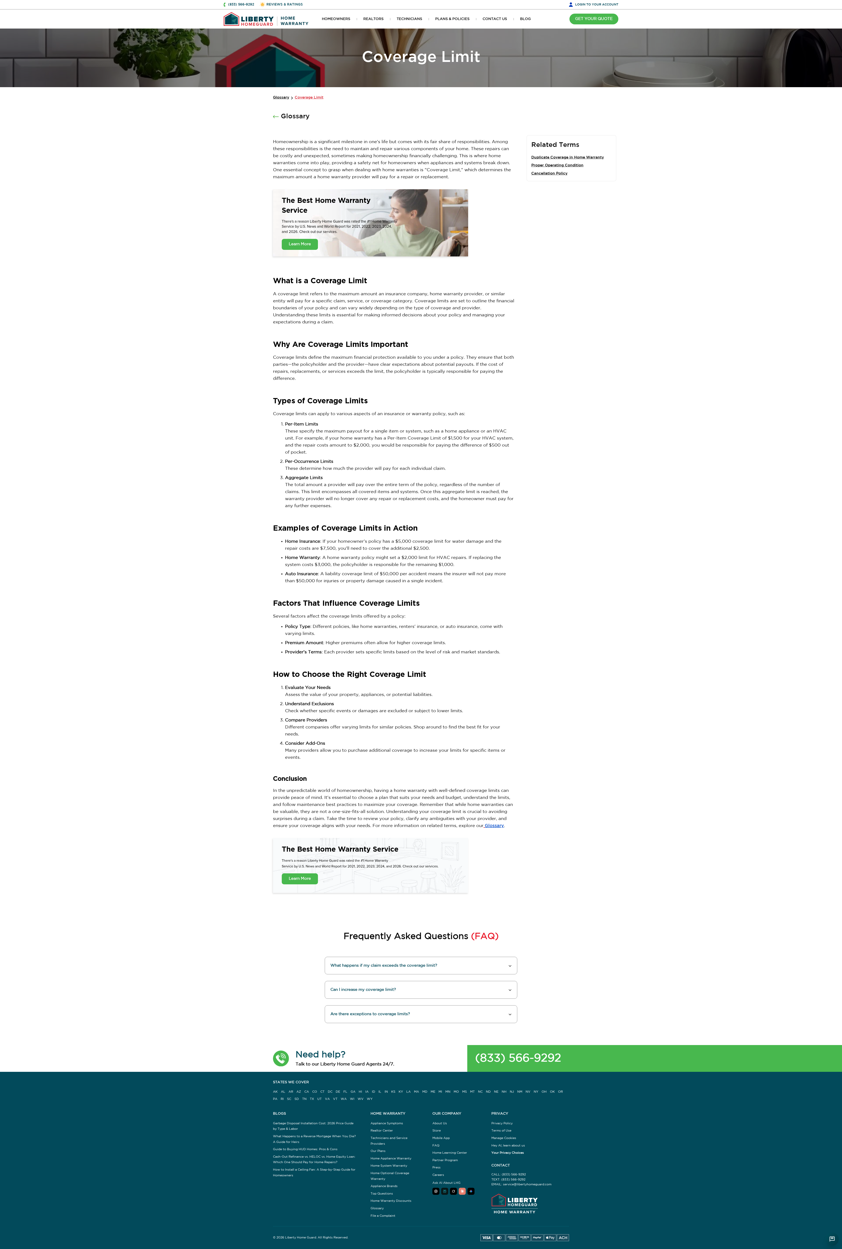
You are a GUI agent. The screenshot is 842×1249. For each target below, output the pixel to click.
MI (440, 1091)
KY (401, 1091)
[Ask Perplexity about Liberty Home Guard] (444, 1191)
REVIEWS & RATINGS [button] (284, 4)
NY (536, 1091)
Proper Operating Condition (557, 165)
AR (291, 1091)
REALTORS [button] (373, 19)
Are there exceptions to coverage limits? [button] (370, 1014)
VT (335, 1099)
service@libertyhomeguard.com (527, 1184)
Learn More (300, 244)
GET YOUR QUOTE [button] (594, 19)
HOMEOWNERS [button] (336, 19)
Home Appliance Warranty (391, 1158)
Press (436, 1167)
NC (480, 1091)
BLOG (525, 19)
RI (282, 1099)
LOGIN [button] (596, 4)
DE (338, 1091)
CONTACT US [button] (495, 19)
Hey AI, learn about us (508, 1145)
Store (436, 1130)
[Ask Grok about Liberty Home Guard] (453, 1191)
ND (488, 1091)
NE (496, 1091)
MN (447, 1091)
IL (379, 1091)
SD (296, 1099)
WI (352, 1099)
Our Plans (378, 1151)
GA (353, 1091)
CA (306, 1091)
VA (327, 1099)
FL (345, 1091)
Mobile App (441, 1138)
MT (472, 1091)
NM (519, 1091)
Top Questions (382, 1193)
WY (370, 1099)
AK (275, 1091)
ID (373, 1091)
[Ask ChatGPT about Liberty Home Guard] (435, 1191)
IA (367, 1091)
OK (552, 1091)
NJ (512, 1091)
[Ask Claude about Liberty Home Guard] (462, 1191)
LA (408, 1091)
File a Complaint (383, 1216)
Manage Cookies (503, 1138)
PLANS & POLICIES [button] (452, 19)
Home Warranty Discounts (391, 1201)
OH (544, 1091)
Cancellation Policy (549, 173)
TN (304, 1099)
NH (504, 1091)
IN (386, 1091)
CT (322, 1091)
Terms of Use (501, 1130)
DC (330, 1091)
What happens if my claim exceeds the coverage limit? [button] (383, 965)
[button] (281, 1058)
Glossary (281, 97)
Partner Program (445, 1160)
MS (464, 1091)
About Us (439, 1123)
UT (319, 1099)
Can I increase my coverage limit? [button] (363, 989)
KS (393, 1091)
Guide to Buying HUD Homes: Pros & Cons (305, 1149)
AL (283, 1091)
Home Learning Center (449, 1153)
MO (456, 1091)
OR (560, 1091)
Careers (438, 1175)
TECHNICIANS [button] (409, 19)
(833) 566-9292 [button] (241, 4)
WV (361, 1099)
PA (275, 1099)
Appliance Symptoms (387, 1123)
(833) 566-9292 (518, 1058)
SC (289, 1099)
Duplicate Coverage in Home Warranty (567, 157)
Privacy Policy (502, 1123)
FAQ (435, 1145)
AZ (298, 1091)
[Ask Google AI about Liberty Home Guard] (471, 1191)
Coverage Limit (309, 97)
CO (314, 1091)
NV (528, 1091)
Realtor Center (382, 1130)
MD (424, 1091)
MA (416, 1091)
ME (433, 1091)
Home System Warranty (389, 1165)
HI (360, 1091)
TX (312, 1099)
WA (344, 1099)
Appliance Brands (384, 1186)
